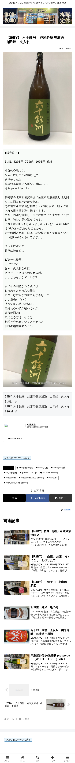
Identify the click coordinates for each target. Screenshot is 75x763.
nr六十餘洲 (11, 472)
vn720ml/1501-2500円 (17, 483)
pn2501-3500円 (50, 472)
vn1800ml (11, 478)
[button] (60, 498)
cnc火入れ (43, 467)
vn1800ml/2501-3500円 (32, 478)
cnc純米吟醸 (59, 467)
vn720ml (53, 478)
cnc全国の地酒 (26, 467)
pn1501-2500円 (29, 472)
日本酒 (10, 467)
